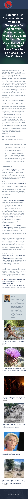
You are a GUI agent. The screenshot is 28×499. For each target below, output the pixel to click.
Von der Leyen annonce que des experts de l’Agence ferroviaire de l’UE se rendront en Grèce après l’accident (13, 281)
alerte (22, 105)
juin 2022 (14, 114)
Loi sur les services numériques (16, 200)
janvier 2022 (12, 105)
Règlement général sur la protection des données (12, 218)
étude (20, 181)
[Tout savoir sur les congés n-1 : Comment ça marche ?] (14, 339)
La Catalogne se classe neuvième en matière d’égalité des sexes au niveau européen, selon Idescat (14, 287)
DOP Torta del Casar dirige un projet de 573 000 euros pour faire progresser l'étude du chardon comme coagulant (14, 370)
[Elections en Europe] (8, 4)
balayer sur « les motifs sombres (16, 183)
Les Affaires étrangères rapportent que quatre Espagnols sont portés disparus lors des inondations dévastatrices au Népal (13, 426)
